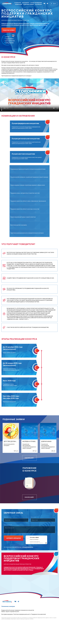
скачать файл (29, 497)
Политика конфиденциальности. (22, 614)
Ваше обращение (8, 524)
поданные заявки (9, 30)
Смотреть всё (29, 458)
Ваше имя (6, 517)
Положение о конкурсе (8, 606)
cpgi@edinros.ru (27, 547)
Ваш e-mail (33, 517)
